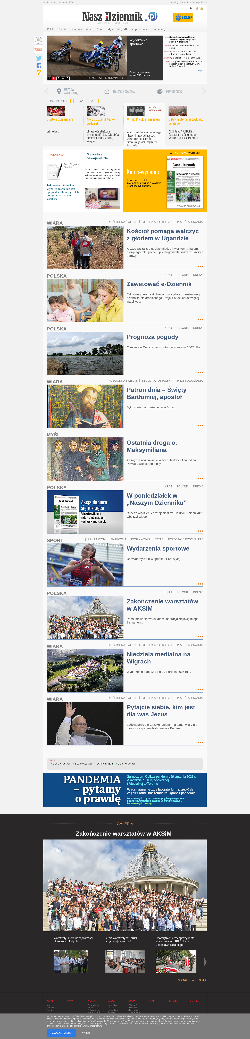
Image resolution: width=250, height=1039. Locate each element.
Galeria (86, 101)
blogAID (122, 29)
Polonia (50, 1008)
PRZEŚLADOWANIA (190, 221)
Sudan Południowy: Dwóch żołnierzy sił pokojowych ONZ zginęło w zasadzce (183, 39)
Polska (51, 29)
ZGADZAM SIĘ (61, 1032)
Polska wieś (93, 1010)
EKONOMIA (93, 1001)
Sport (100, 29)
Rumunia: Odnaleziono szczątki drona (184, 46)
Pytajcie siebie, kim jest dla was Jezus (161, 711)
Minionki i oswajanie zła (97, 156)
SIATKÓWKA (118, 539)
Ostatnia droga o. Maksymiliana (152, 446)
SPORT (55, 540)
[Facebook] (39, 65)
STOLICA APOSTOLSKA (157, 221)
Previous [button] (46, 91)
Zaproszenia (139, 29)
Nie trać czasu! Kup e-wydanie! (101, 121)
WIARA (55, 223)
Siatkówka (133, 1010)
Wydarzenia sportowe (138, 42)
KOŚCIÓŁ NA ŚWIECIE (123, 221)
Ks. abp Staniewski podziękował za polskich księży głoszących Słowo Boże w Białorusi (185, 64)
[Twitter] (39, 58)
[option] (73, 91)
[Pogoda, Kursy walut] (199, 8)
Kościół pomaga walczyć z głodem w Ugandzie (163, 235)
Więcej (200, 71)
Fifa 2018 (132, 1005)
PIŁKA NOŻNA (97, 539)
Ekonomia (76, 29)
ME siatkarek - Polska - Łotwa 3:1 (184, 58)
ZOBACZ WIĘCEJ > (192, 980)
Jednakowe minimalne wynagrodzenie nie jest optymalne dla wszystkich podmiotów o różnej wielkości (63, 192)
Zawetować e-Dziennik (159, 283)
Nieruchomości (95, 1012)
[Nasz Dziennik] (120, 17)
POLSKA (57, 276)
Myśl (110, 29)
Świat (62, 29)
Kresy (49, 1010)
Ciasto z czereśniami (60, 119)
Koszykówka (134, 1012)
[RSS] (39, 72)
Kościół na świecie (113, 1011)
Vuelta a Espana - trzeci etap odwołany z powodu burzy (182, 53)
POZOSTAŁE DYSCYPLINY (105, 78)
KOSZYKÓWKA (141, 539)
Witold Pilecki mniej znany (143, 119)
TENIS (159, 539)
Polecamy (59, 101)
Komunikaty (158, 29)
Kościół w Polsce (112, 1006)
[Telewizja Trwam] (38, 49)
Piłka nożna (133, 1008)
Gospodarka (93, 1005)
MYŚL (53, 434)
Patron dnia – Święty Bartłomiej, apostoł (157, 393)
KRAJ (168, 274)
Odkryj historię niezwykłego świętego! (186, 121)
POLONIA (183, 274)
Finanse (91, 1008)
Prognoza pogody (152, 336)
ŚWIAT (70, 1001)
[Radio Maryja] (38, 40)
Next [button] (204, 91)
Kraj (49, 1005)
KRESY (198, 274)
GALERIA (125, 824)
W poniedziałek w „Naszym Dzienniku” (157, 499)
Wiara (89, 29)
